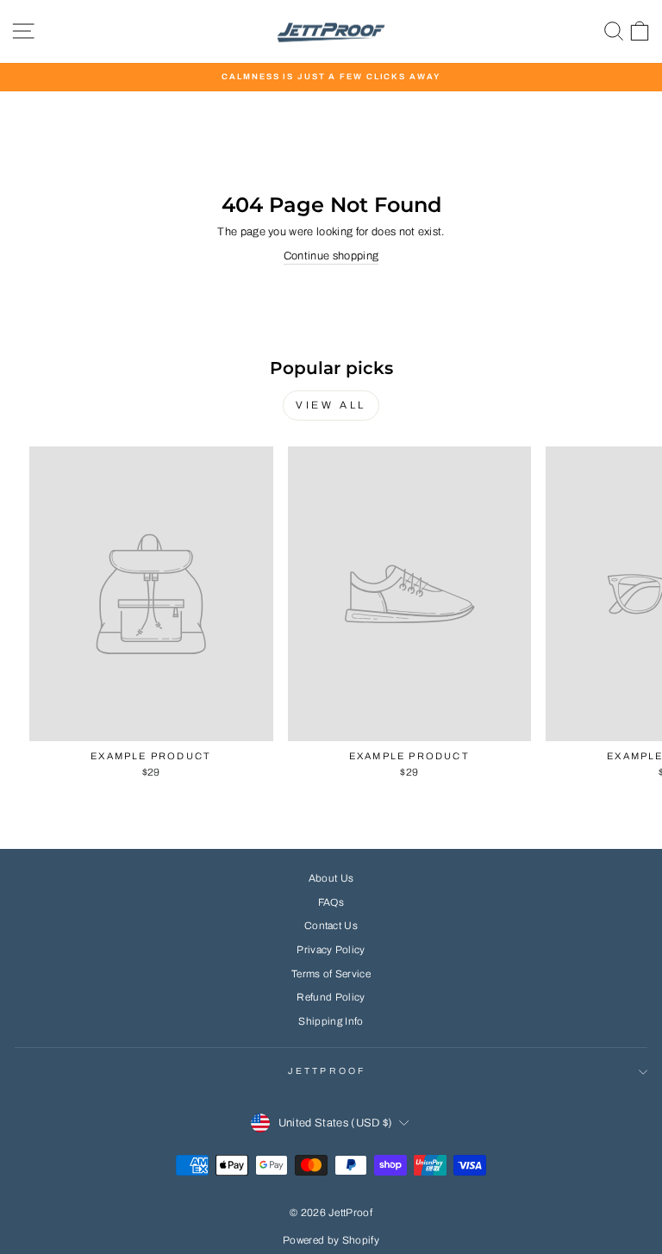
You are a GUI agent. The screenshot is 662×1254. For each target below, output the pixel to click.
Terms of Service (331, 974)
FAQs (331, 902)
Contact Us (331, 925)
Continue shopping (331, 256)
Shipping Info (330, 1021)
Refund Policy (331, 997)
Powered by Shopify (331, 1240)
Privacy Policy (331, 950)
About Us (331, 878)
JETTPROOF (326, 1071)
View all (331, 405)
